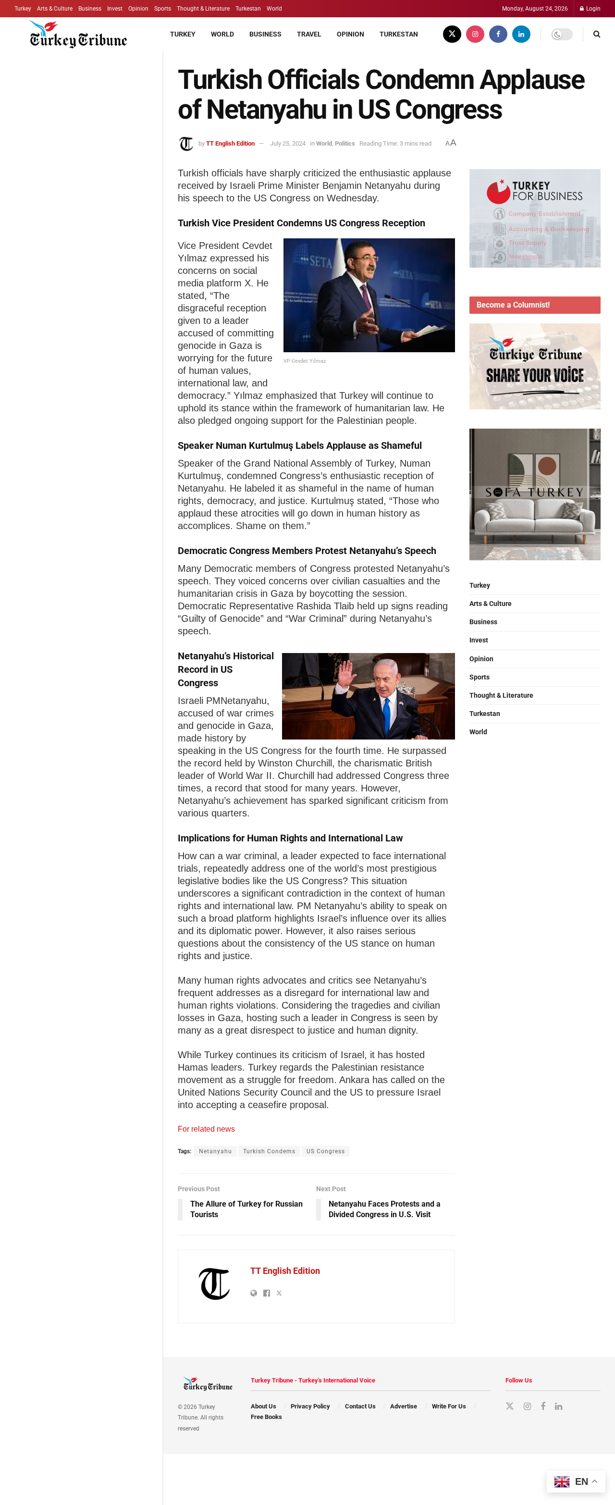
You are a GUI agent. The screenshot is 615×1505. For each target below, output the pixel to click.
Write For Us (449, 1406)
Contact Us (360, 1406)
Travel (309, 34)
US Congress (326, 1151)
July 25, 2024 (288, 143)
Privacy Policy (310, 1406)
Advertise (403, 1406)
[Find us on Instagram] (475, 34)
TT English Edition (230, 143)
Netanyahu (215, 1151)
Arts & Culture (55, 8)
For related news (206, 1129)
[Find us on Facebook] (498, 34)
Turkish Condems (269, 1151)
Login (593, 8)
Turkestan (248, 8)
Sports (162, 8)
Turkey (22, 8)
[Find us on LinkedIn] (521, 34)
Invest (115, 8)
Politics (345, 143)
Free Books (266, 1416)
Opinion (138, 8)
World (274, 8)
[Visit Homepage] (72, 34)
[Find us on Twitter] (452, 34)
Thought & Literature (203, 8)
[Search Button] (597, 34)
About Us (263, 1406)
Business (89, 8)
